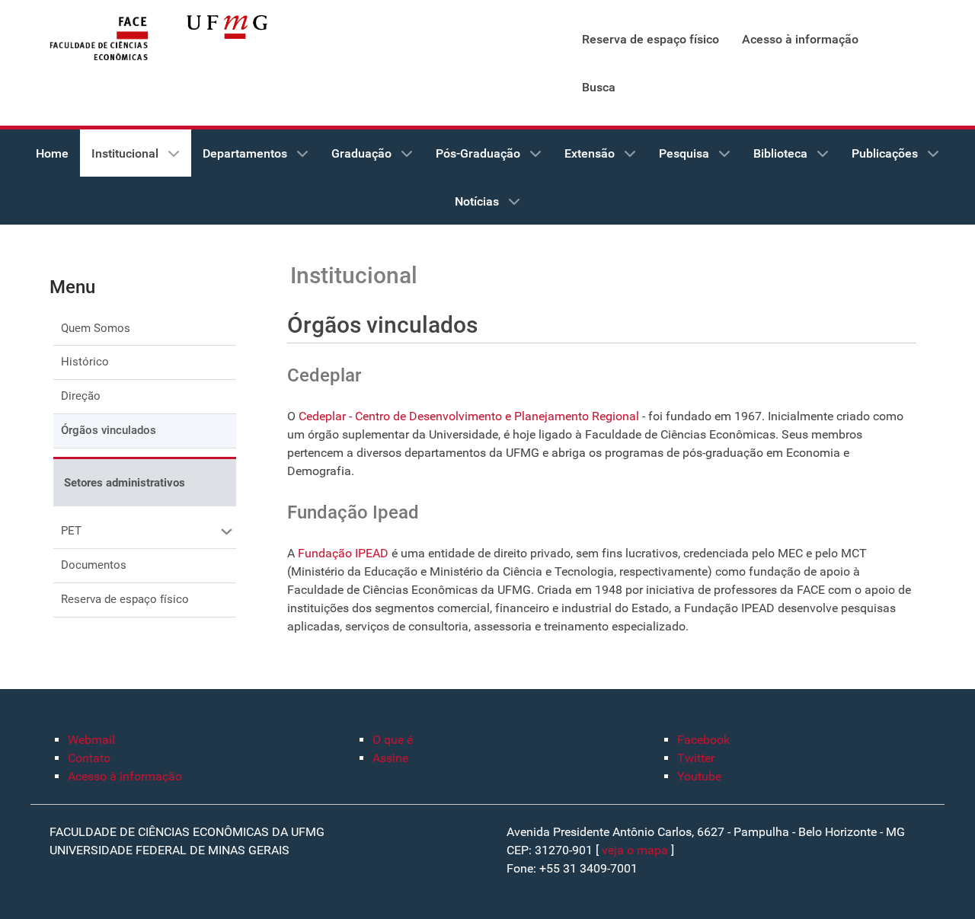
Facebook (703, 739)
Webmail (91, 739)
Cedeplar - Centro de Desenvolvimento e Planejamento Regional (469, 416)
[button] (224, 531)
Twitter (695, 758)
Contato (89, 758)
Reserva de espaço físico (125, 599)
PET (71, 531)
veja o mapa (635, 850)
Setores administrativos (124, 483)
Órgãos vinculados (108, 430)
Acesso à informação (125, 776)
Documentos (93, 565)
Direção (81, 396)
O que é (392, 739)
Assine (390, 758)
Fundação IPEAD (343, 553)
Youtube (699, 776)
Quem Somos (95, 328)
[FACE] (99, 39)
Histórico (85, 362)
